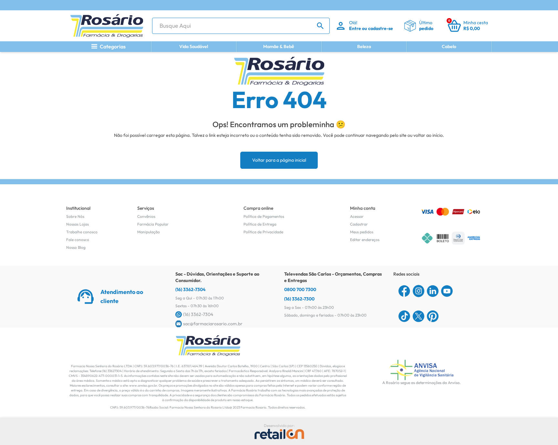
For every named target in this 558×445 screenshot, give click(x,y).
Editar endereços (364, 239)
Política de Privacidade (263, 231)
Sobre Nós (75, 216)
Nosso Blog (76, 247)
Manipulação (148, 231)
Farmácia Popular (153, 224)
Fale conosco (77, 239)
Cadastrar (359, 224)
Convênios (146, 216)
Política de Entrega (259, 224)
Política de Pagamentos (263, 216)
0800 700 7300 (300, 289)
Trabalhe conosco (82, 231)
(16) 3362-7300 (299, 299)
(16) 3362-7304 (190, 289)
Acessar (357, 216)
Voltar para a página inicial (279, 160)
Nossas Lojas (77, 224)
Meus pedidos (361, 231)
